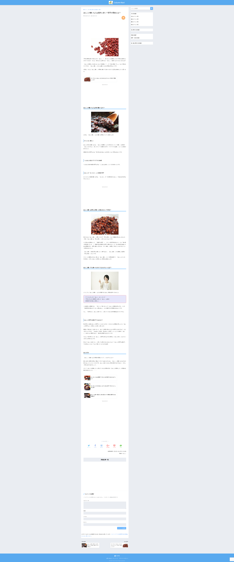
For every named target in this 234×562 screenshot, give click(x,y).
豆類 (115, 451)
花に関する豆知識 (135, 29)
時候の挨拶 (133, 35)
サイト (85, 522)
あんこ (124, 453)
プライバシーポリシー (123, 558)
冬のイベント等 (134, 16)
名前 (84, 510)
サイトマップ (115, 558)
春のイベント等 (134, 19)
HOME (118, 556)
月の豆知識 (133, 13)
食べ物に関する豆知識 (121, 451)
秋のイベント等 (134, 24)
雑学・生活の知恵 (135, 37)
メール (85, 516)
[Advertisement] (104, 28)
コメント (86, 500)
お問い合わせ (109, 558)
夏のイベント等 (134, 21)
